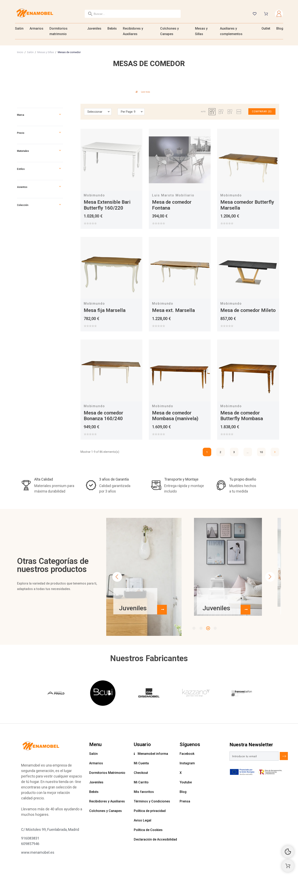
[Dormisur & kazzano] (195, 693)
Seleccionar (94, 111)
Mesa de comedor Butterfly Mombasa (241, 416)
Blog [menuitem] (279, 28)
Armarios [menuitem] (36, 28)
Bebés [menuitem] (112, 28)
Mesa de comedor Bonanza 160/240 (103, 416)
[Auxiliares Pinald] (56, 693)
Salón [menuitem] (19, 28)
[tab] (149, 91)
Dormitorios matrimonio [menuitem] (58, 31)
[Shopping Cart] (288, 866)
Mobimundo (94, 195)
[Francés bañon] (241, 693)
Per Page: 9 (128, 111)
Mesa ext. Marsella (173, 310)
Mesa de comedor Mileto (248, 310)
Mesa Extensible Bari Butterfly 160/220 (107, 205)
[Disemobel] (149, 693)
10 (261, 452)
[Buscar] (90, 14)
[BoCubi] (103, 693)
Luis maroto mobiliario (173, 195)
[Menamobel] (35, 13)
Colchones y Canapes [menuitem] (169, 31)
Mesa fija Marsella (104, 310)
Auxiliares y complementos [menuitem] (231, 31)
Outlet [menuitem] (266, 28)
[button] (60, 115)
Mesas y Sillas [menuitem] (201, 31)
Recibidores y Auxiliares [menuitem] (133, 31)
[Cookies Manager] (288, 852)
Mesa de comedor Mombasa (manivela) (175, 416)
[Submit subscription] (284, 756)
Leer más (145, 92)
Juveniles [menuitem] (94, 28)
